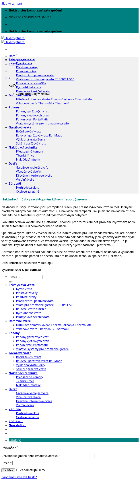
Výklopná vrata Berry (30, 139)
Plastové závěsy (27, 67)
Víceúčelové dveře (28, 171)
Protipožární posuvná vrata (35, 75)
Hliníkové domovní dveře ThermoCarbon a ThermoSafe (54, 99)
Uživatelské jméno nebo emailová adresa (30, 456)
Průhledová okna (27, 188)
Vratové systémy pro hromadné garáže (42, 123)
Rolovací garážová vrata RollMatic (39, 135)
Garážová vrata (20, 127)
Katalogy (15, 440)
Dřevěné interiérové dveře (34, 175)
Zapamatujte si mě (32, 470)
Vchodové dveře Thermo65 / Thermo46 (42, 103)
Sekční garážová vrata (31, 143)
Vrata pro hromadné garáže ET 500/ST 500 (45, 79)
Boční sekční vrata (28, 131)
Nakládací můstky (28, 159)
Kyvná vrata (24, 63)
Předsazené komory (29, 151)
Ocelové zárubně (27, 192)
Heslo (6, 463)
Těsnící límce (25, 155)
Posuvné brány (26, 71)
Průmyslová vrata (22, 59)
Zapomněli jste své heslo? (19, 477)
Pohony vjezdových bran (32, 115)
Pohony (14, 107)
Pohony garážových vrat (32, 111)
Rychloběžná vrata (28, 87)
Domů (13, 56)
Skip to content (11, 3)
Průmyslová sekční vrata (33, 91)
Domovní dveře (20, 95)
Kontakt (15, 64)
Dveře (13, 163)
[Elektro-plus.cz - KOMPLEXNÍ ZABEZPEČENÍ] (13, 40)
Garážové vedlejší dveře (32, 167)
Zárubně (15, 184)
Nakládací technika (23, 147)
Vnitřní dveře (25, 179)
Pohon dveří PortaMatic (32, 119)
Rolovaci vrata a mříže (31, 83)
